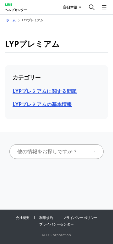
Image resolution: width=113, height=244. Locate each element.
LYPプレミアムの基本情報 (42, 104)
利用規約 (46, 217)
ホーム (11, 20)
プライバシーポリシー (80, 217)
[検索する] (91, 7)
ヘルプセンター (16, 10)
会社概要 (23, 217)
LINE (8, 4)
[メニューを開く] (104, 7)
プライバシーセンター (56, 224)
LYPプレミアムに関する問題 (45, 91)
